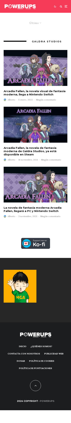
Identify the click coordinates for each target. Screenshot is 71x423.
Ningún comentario (46, 99)
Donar (21, 361)
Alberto (11, 99)
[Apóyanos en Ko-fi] (35, 240)
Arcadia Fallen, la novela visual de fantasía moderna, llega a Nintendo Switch (35, 93)
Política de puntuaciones (35, 368)
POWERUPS (47, 401)
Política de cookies (41, 361)
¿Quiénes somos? (41, 346)
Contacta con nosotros (24, 353)
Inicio (22, 346)
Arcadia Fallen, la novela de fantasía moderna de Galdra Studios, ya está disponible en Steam (30, 151)
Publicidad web (54, 353)
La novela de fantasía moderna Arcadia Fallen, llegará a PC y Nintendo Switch (33, 209)
